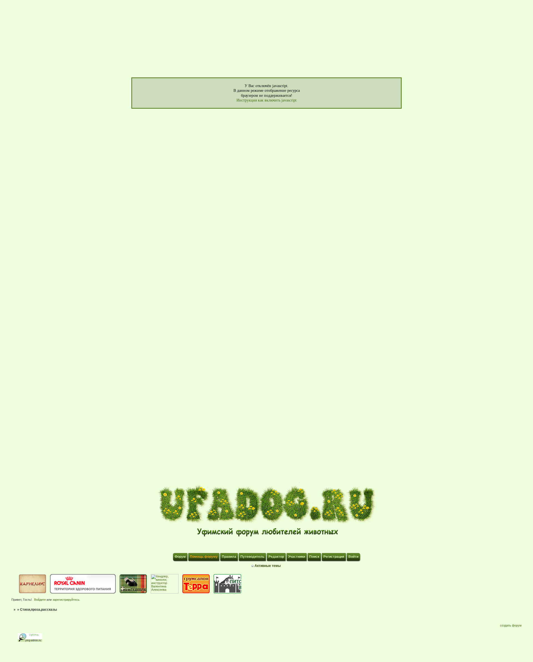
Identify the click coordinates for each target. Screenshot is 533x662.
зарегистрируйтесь (65, 599)
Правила (229, 557)
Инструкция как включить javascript (266, 100)
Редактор (276, 557)
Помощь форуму (204, 557)
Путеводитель (252, 557)
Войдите (40, 599)
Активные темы (268, 566)
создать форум (511, 625)
